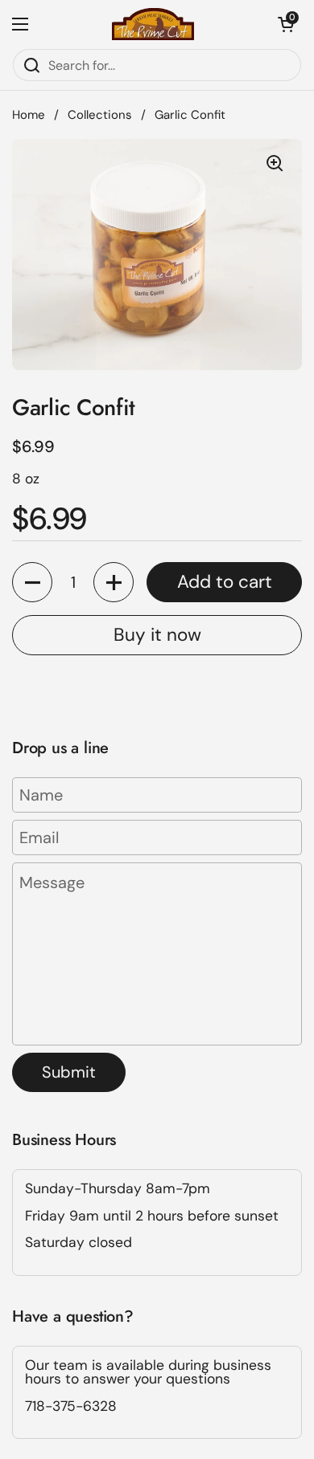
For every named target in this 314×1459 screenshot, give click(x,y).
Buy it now (157, 634)
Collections (100, 115)
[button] (286, 24)
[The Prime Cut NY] (153, 24)
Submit (69, 1072)
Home (28, 115)
